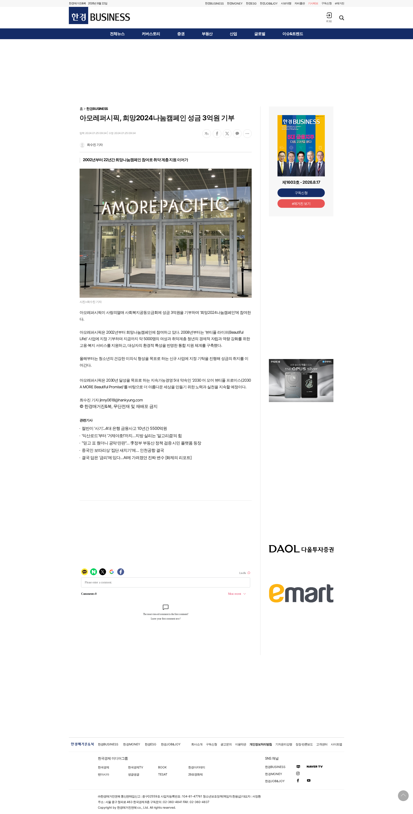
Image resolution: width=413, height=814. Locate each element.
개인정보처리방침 (261, 744)
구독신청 (326, 3)
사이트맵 (336, 744)
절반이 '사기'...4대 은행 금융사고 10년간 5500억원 (124, 428)
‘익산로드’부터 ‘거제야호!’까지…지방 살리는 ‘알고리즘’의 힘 (132, 435)
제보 (313, 3)
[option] (301, 380)
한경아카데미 (196, 767)
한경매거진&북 (77, 3)
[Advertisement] (206, 72)
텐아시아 (103, 774)
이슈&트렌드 (292, 34)
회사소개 (196, 744)
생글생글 (133, 774)
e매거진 (339, 3)
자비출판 (299, 3)
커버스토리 (151, 34)
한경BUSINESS (97, 108)
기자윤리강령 (283, 744)
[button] (328, 17)
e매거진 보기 (301, 203)
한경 (214, 3)
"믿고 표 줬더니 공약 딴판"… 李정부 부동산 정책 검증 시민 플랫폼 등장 (141, 443)
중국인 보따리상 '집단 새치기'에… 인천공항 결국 (123, 450)
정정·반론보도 (304, 744)
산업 (233, 34)
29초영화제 (195, 774)
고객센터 (321, 744)
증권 (181, 34)
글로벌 (259, 34)
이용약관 (240, 744)
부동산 (207, 34)
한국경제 (103, 767)
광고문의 (226, 744)
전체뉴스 (117, 34)
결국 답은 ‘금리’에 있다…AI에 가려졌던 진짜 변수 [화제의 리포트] (137, 457)
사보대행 (286, 3)
